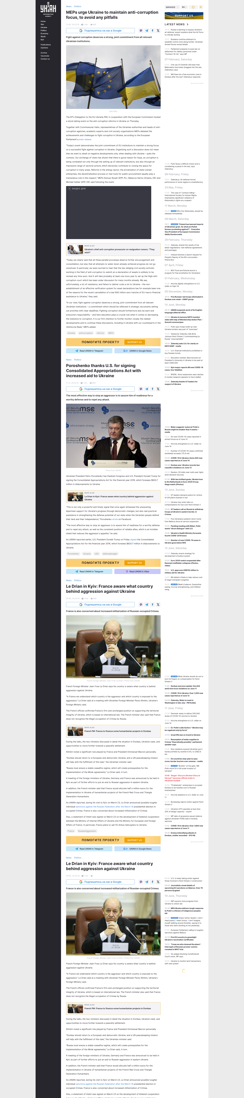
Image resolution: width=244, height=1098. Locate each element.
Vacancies (45, 56)
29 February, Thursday (179, 239)
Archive (44, 53)
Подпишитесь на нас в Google (102, 30)
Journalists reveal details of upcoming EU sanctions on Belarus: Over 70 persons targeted (184, 888)
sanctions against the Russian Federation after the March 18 (104, 806)
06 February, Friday (177, 174)
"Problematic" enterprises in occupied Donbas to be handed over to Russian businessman (183, 787)
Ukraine (44, 27)
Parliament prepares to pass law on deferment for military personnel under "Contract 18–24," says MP (182, 51)
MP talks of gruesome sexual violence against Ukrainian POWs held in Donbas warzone (183, 818)
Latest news (175, 24)
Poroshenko (73, 553)
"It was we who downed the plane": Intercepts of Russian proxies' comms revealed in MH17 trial (183, 946)
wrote (115, 519)
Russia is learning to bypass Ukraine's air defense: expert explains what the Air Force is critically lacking (184, 32)
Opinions (44, 48)
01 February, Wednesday (180, 278)
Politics (44, 30)
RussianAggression (87, 831)
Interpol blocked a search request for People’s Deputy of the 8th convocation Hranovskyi (183, 257)
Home (43, 21)
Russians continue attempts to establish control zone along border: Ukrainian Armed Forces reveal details (184, 41)
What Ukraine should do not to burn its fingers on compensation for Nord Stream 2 (184, 679)
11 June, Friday (174, 708)
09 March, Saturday (177, 218)
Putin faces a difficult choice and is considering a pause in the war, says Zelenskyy (182, 166)
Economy (44, 33)
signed (133, 539)
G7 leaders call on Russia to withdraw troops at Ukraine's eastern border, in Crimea (184, 511)
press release (84, 139)
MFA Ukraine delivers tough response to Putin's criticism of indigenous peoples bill (184, 910)
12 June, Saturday (176, 548)
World (43, 37)
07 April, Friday (174, 265)
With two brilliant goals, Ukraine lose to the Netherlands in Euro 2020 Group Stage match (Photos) (184, 481)
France (71, 831)
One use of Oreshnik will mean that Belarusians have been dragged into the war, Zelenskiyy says (183, 67)
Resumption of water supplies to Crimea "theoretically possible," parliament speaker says (183, 742)
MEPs (111, 333)
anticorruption (86, 333)
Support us (184, 15)
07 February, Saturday (178, 59)
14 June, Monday (175, 304)
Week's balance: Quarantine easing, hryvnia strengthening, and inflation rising (183, 586)
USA (97, 553)
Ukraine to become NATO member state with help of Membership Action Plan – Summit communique (184, 319)
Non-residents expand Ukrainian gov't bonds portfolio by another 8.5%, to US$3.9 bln (183, 751)
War (42, 24)
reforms (100, 333)
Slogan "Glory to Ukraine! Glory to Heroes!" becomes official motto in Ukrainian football (182, 778)
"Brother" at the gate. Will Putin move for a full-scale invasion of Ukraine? (182, 768)
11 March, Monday (176, 205)
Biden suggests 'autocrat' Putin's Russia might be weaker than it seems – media (182, 429)
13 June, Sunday (175, 489)
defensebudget (110, 553)
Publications (46, 45)
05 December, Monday (179, 291)
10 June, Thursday (176, 895)
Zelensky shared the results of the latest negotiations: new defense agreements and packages (183, 247)
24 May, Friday (174, 187)
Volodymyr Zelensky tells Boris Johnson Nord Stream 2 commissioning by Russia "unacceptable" (182, 336)
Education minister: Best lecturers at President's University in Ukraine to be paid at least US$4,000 (184, 360)
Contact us (45, 59)
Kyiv (42, 40)
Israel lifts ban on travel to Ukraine (185, 735)
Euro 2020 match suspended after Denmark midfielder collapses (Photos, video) (183, 563)
